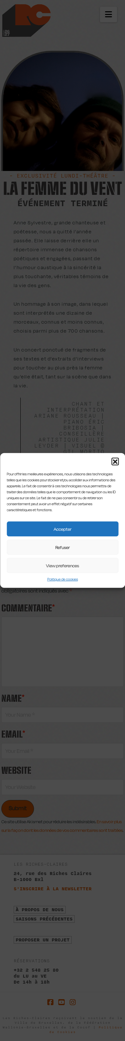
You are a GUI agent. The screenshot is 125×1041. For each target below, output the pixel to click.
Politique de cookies (62, 579)
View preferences (62, 565)
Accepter (62, 528)
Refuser (62, 547)
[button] (115, 461)
